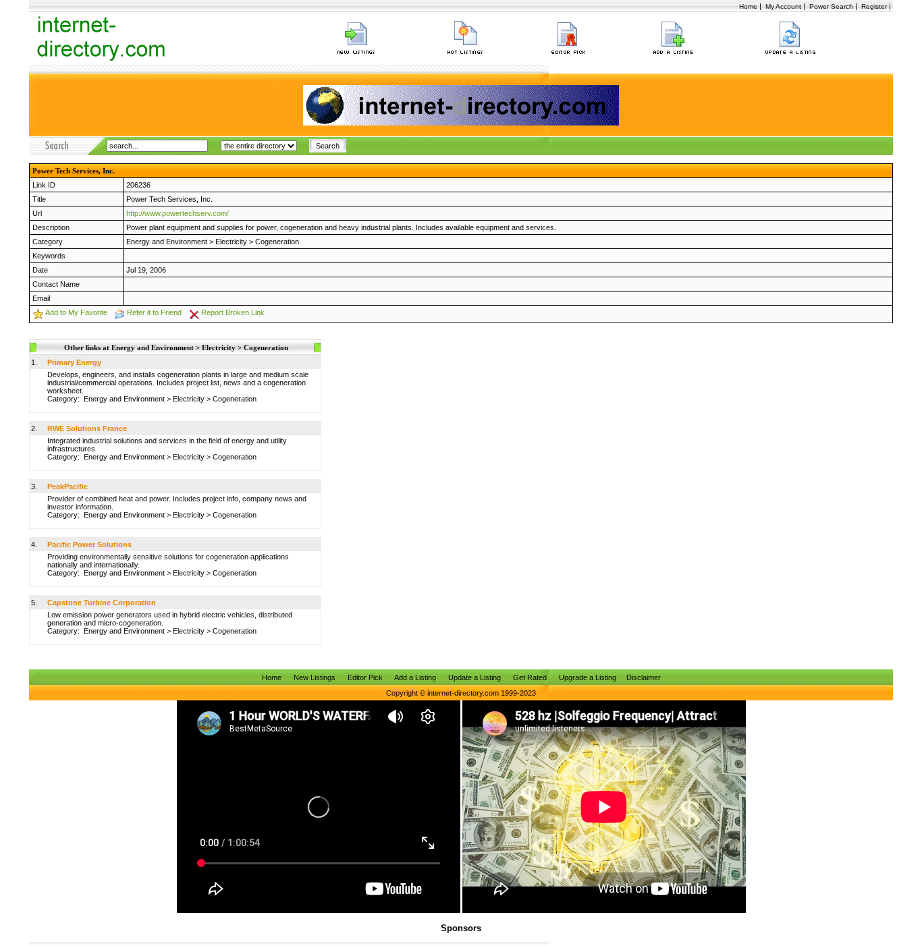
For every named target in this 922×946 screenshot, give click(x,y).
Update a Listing (474, 677)
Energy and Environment (166, 242)
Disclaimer (643, 677)
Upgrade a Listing (587, 677)
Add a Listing (415, 677)
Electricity (231, 242)
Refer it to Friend (154, 312)
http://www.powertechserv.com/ (177, 213)
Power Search (831, 6)
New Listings (314, 677)
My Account (783, 6)
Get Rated (530, 677)
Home (748, 6)
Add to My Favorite (76, 312)
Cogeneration (277, 242)
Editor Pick (365, 677)
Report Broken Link (233, 312)
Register (874, 6)
